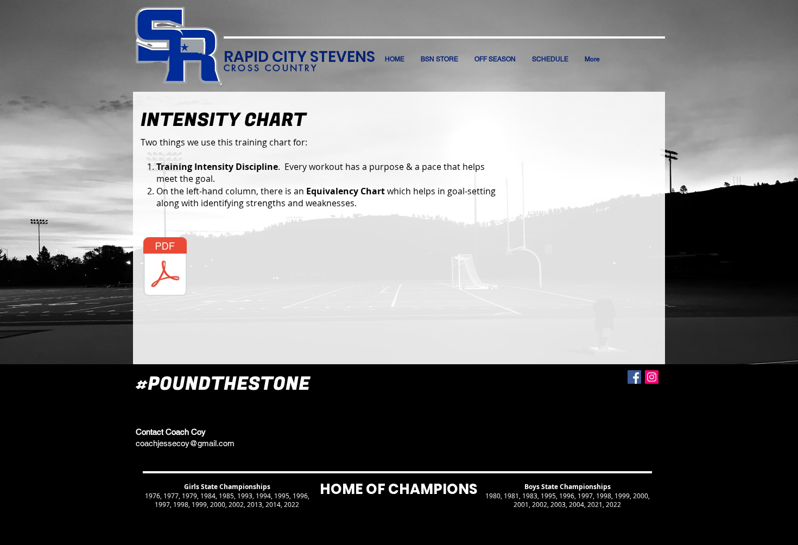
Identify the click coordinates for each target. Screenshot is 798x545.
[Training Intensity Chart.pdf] (165, 268)
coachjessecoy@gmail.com (185, 443)
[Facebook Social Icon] (634, 377)
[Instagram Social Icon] (651, 377)
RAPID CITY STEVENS (299, 56)
